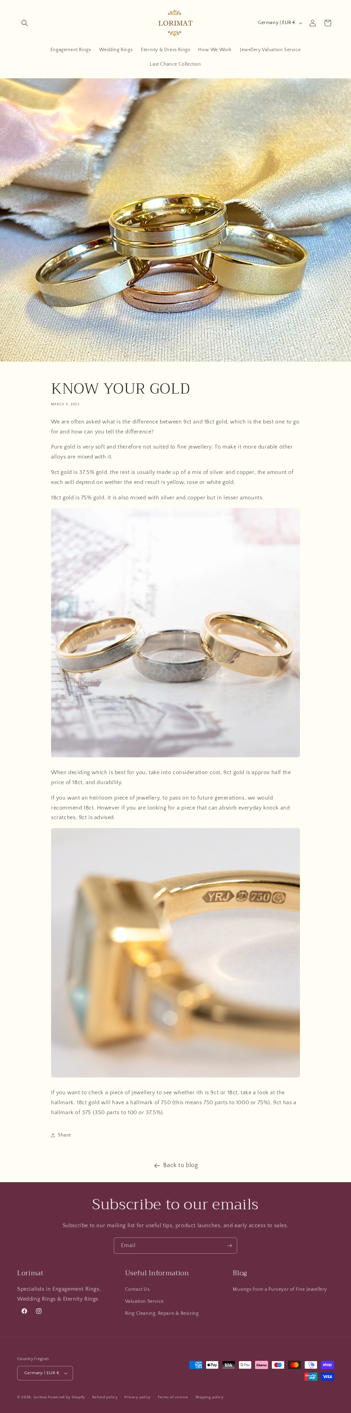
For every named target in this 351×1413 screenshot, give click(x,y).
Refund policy (105, 1397)
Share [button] (64, 1135)
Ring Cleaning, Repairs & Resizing (162, 1313)
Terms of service (173, 1397)
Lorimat (40, 1397)
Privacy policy (137, 1397)
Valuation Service (144, 1301)
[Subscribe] (229, 1245)
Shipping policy (209, 1397)
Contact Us (137, 1289)
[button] (24, 23)
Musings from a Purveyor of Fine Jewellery (280, 1289)
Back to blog (180, 1165)
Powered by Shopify (66, 1397)
